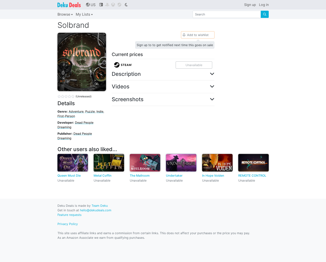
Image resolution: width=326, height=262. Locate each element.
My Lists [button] (83, 14)
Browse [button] (64, 14)
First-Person (66, 116)
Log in (264, 5)
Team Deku (100, 206)
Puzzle (90, 111)
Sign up (250, 5)
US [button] (91, 4)
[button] (163, 74)
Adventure (76, 111)
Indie (99, 111)
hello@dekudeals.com (95, 210)
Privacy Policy (67, 224)
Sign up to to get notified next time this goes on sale (175, 45)
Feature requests (69, 215)
